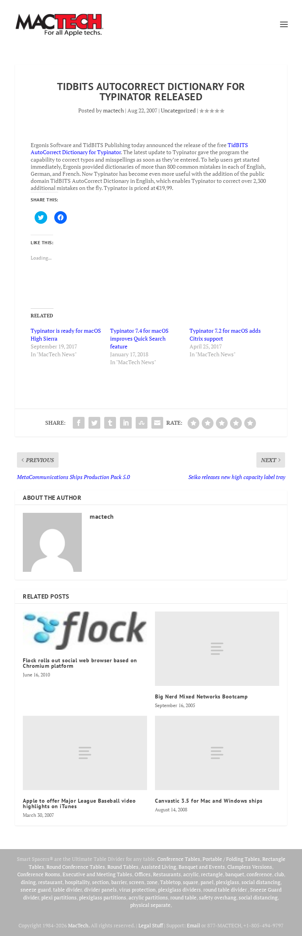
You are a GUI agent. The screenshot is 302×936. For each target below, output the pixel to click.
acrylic (191, 874)
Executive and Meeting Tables (97, 874)
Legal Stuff (150, 925)
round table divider (225, 889)
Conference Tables (178, 858)
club (279, 874)
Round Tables (122, 866)
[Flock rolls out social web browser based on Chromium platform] (85, 631)
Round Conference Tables (75, 866)
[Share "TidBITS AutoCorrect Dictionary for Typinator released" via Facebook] (79, 423)
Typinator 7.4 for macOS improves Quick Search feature (139, 338)
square (190, 882)
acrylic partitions (148, 897)
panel (207, 882)
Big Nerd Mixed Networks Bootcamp (201, 696)
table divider (67, 889)
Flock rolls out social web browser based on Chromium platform (80, 663)
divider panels (100, 889)
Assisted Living (158, 866)
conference (259, 874)
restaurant (50, 882)
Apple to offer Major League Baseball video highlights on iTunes (79, 803)
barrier (119, 882)
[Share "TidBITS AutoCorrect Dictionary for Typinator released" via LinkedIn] (126, 423)
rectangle (212, 874)
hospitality (77, 882)
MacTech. (79, 925)
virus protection (137, 889)
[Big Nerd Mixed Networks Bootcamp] (217, 649)
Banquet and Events (202, 866)
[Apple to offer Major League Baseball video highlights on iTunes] (85, 753)
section (100, 882)
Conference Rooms (38, 874)
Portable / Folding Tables (231, 858)
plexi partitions (59, 897)
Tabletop (170, 882)
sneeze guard (35, 889)
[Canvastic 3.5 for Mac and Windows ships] (217, 753)
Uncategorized (178, 110)
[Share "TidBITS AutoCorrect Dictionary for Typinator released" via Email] (157, 423)
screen (136, 882)
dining (28, 882)
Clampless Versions (249, 866)
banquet (234, 874)
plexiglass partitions (102, 897)
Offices (142, 874)
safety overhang (217, 897)
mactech (113, 110)
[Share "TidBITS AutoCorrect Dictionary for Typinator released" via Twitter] (94, 423)
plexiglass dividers (179, 889)
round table (183, 897)
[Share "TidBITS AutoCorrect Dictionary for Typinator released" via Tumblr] (110, 423)
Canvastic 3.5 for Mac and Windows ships (209, 800)
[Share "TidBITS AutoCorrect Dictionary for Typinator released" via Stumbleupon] (141, 423)
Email (193, 925)
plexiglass (227, 882)
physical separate (150, 904)
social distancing (260, 882)
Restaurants (167, 874)
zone (152, 882)
